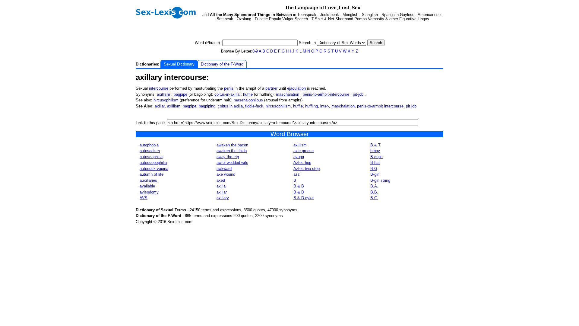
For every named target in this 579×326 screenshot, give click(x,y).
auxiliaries (148, 180)
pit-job (358, 94)
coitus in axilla (230, 106)
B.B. (374, 192)
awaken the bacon (232, 145)
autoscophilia (151, 157)
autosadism (150, 151)
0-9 (255, 51)
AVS (143, 198)
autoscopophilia (153, 162)
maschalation (287, 94)
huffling (311, 106)
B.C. (374, 198)
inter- (324, 106)
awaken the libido (232, 151)
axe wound (226, 174)
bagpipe (180, 94)
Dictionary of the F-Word (222, 64)
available (147, 186)
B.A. (374, 186)
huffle (248, 94)
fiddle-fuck (254, 106)
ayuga (298, 157)
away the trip (228, 157)
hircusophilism (166, 100)
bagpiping (207, 106)
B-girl (374, 174)
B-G (373, 168)
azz (296, 174)
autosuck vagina (154, 168)
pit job (411, 106)
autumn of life (151, 174)
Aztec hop (302, 162)
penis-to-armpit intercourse (380, 106)
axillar (160, 106)
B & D (298, 192)
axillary (223, 198)
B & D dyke (303, 198)
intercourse (158, 88)
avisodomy (149, 192)
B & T (375, 145)
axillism (163, 94)
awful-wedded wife (232, 162)
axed (221, 180)
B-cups (376, 157)
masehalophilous (248, 100)
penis (228, 88)
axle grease (303, 151)
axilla (221, 186)
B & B (298, 186)
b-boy (375, 151)
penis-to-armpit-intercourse (326, 94)
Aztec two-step (306, 168)
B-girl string (380, 180)
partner (271, 88)
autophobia (149, 145)
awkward (224, 168)
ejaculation (296, 88)
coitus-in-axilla (226, 94)
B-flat (375, 162)
